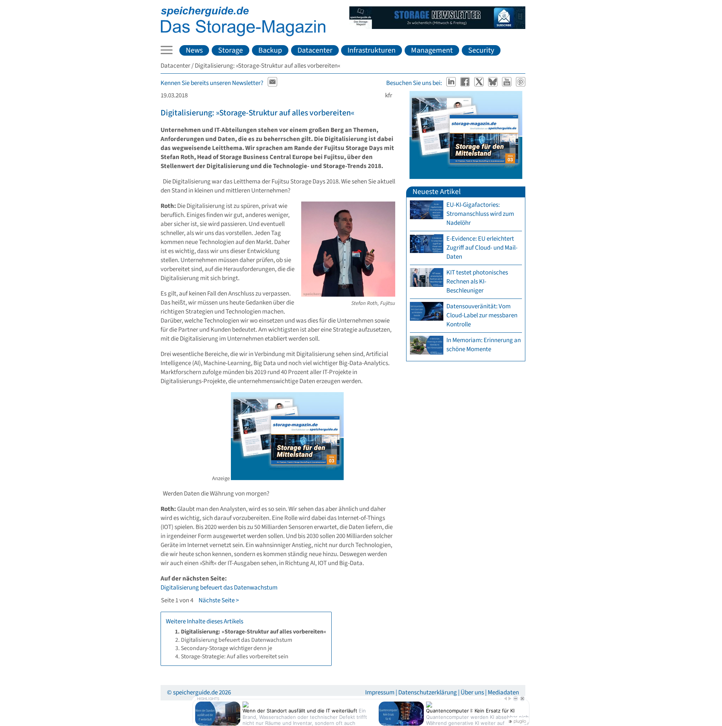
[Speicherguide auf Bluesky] (493, 83)
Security (481, 50)
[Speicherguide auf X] (479, 83)
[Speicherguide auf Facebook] (465, 83)
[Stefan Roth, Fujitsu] (348, 294)
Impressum (379, 692)
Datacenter (314, 50)
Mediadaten (503, 692)
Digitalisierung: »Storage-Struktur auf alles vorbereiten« (258, 113)
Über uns (472, 692)
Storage (230, 50)
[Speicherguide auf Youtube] (507, 83)
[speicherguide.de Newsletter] (273, 83)
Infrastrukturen (371, 50)
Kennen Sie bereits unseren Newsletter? (212, 83)
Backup (270, 50)
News (194, 50)
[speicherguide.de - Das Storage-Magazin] (243, 34)
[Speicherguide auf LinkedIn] (451, 83)
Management (432, 50)
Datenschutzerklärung (427, 692)
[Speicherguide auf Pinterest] (521, 83)
